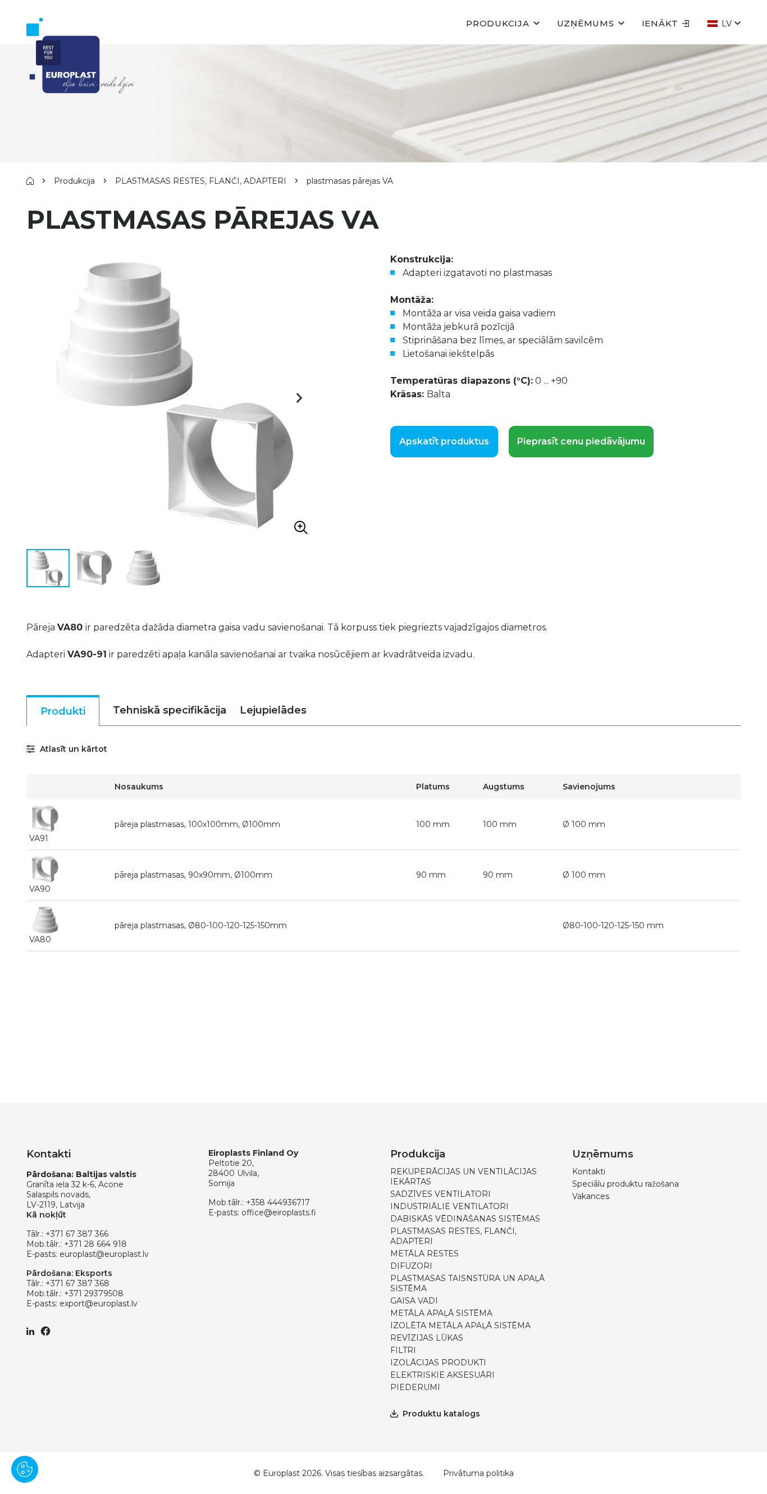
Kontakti (588, 1171)
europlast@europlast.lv (104, 1254)
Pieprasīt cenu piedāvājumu (581, 441)
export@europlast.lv (99, 1303)
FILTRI (403, 1350)
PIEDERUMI (415, 1387)
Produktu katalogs (441, 1414)
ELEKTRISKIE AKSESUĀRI (442, 1375)
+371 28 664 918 (95, 1244)
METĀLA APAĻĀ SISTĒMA (441, 1313)
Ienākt (660, 23)
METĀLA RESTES (424, 1253)
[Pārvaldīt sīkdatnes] (24, 1469)
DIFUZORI (411, 1266)
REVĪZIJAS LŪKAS (426, 1338)
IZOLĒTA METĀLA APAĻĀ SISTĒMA (460, 1325)
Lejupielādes (273, 710)
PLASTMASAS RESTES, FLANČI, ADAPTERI (200, 181)
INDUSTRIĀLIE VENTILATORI (449, 1206)
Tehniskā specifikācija (169, 710)
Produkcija (497, 23)
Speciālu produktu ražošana (625, 1184)
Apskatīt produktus (444, 441)
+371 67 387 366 (76, 1234)
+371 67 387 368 (77, 1283)
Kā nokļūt (46, 1215)
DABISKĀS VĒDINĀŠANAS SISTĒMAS (465, 1219)
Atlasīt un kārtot (72, 749)
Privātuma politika (478, 1473)
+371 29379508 (94, 1293)
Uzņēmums (585, 23)
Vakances (590, 1196)
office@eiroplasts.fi (278, 1212)
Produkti (62, 711)
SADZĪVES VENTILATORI (440, 1194)
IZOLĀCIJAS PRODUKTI (438, 1362)
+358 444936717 (278, 1202)
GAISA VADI (414, 1301)
